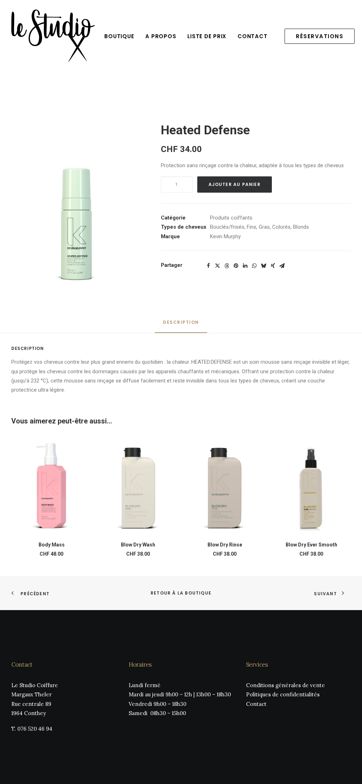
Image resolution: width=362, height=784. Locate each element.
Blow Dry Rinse (225, 545)
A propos (160, 36)
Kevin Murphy (225, 236)
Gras (264, 227)
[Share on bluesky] (263, 266)
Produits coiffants (231, 218)
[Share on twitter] (218, 266)
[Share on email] (282, 266)
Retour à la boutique (181, 593)
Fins (251, 227)
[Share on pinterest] (236, 266)
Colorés (281, 227)
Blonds (301, 227)
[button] (76, 207)
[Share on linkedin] (245, 266)
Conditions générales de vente (285, 685)
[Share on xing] (273, 266)
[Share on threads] (227, 266)
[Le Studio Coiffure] (53, 36)
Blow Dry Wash (138, 545)
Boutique (119, 36)
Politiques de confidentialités (283, 694)
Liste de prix (206, 36)
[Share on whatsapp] (254, 266)
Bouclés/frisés (227, 227)
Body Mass (52, 545)
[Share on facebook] (208, 266)
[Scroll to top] (348, 770)
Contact (252, 36)
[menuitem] (119, 36)
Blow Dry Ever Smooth (311, 545)
